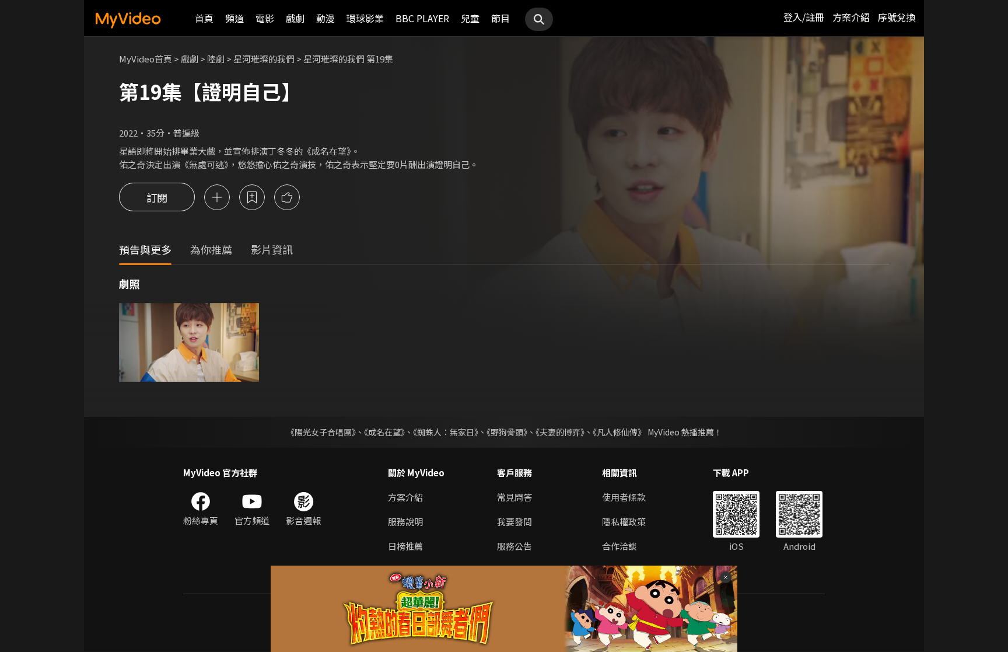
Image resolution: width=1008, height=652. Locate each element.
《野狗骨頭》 (507, 432)
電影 (265, 18)
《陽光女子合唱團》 (321, 432)
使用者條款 (624, 497)
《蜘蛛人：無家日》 (445, 432)
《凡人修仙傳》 (619, 432)
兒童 (470, 18)
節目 (500, 18)
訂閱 (156, 197)
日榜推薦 (405, 546)
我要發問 (514, 521)
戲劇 (295, 18)
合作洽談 (619, 546)
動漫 (325, 18)
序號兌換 (896, 17)
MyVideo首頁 (145, 59)
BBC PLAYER (422, 18)
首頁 (204, 18)
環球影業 (365, 18)
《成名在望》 (384, 432)
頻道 (234, 18)
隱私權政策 (624, 521)
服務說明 (405, 521)
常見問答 (514, 497)
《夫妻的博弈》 (560, 432)
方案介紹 (851, 17)
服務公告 (514, 546)
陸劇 (216, 59)
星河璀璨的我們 (264, 59)
